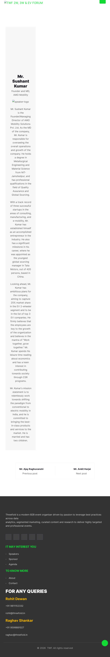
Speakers (14, 553)
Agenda (13, 564)
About (12, 578)
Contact (13, 583)
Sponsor (13, 559)
